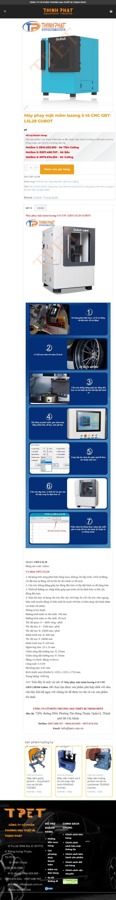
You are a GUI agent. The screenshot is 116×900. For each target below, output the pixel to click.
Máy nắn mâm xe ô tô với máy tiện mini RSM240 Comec (68, 783)
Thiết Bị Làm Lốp (44, 181)
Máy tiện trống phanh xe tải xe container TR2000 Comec (98, 783)
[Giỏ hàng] (110, 11)
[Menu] (5, 11)
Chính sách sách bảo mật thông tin (73, 846)
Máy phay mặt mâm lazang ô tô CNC (66, 186)
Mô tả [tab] (29, 208)
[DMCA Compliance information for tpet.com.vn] (70, 881)
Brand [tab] (40, 208)
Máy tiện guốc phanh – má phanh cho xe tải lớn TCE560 (38, 783)
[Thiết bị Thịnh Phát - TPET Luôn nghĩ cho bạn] (58, 11)
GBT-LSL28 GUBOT (38, 186)
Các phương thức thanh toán (52, 857)
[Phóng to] (26, 108)
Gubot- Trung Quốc (45, 197)
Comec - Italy (34, 791)
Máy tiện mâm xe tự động (66, 181)
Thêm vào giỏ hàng (57, 169)
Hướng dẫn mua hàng (53, 842)
